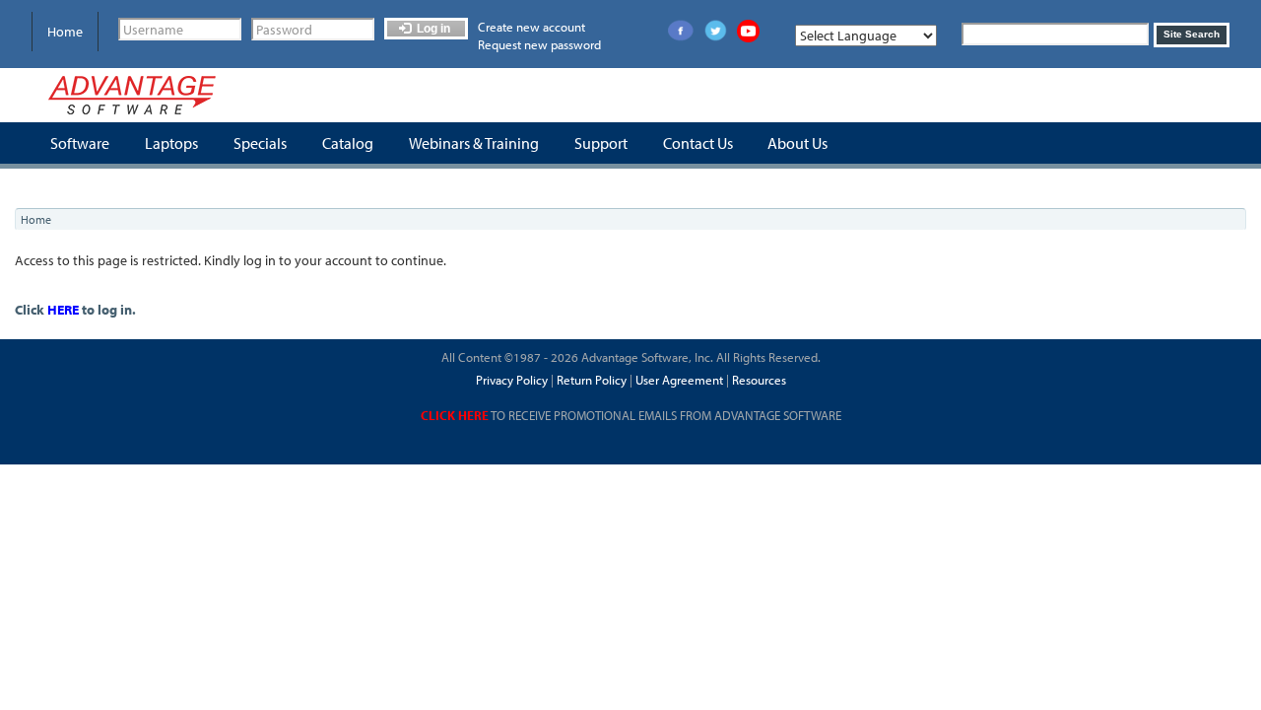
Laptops (171, 143)
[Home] (132, 95)
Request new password (539, 44)
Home (65, 31)
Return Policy (590, 380)
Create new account (531, 27)
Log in (432, 29)
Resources (759, 380)
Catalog (347, 143)
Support (601, 143)
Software (79, 143)
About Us (797, 143)
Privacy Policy (512, 380)
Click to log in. (75, 310)
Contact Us (698, 143)
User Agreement (679, 380)
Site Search (1191, 34)
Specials (260, 143)
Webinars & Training (474, 143)
